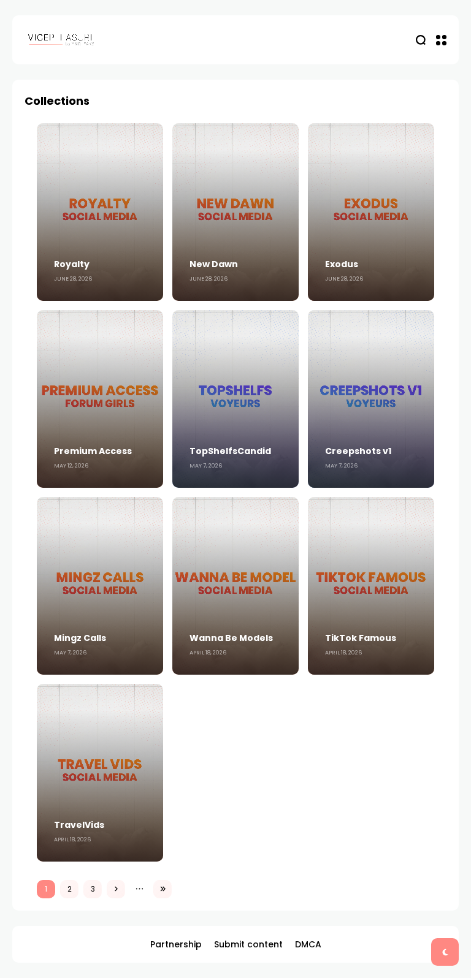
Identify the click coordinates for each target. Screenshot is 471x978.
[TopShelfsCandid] (235, 399)
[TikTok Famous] (371, 586)
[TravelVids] (100, 773)
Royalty (72, 264)
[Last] (162, 889)
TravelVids (79, 825)
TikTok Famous (360, 638)
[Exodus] (371, 212)
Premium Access (93, 451)
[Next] (116, 889)
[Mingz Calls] (100, 586)
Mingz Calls (80, 638)
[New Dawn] (235, 212)
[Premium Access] (100, 399)
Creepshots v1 (358, 451)
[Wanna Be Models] (235, 586)
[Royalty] (100, 212)
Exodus (341, 264)
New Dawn (214, 264)
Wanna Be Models (231, 638)
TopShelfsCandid (230, 451)
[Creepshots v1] (371, 399)
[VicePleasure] (61, 39)
